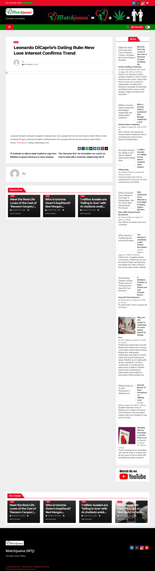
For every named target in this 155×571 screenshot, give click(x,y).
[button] (128, 27)
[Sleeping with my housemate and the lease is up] (126, 435)
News (16, 42)
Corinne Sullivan (127, 217)
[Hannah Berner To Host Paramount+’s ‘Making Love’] (126, 393)
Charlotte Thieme (127, 172)
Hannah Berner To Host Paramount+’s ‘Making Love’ (142, 392)
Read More (21, 143)
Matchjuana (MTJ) (20, 550)
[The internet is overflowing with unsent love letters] (126, 242)
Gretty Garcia (126, 300)
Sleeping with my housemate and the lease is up (142, 433)
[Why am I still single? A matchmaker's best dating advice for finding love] (126, 325)
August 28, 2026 (19, 210)
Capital (123, 127)
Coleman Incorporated (26, 569)
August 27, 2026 (126, 516)
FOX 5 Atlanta (126, 340)
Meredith (142, 440)
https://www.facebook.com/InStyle (133, 69)
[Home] (9, 27)
